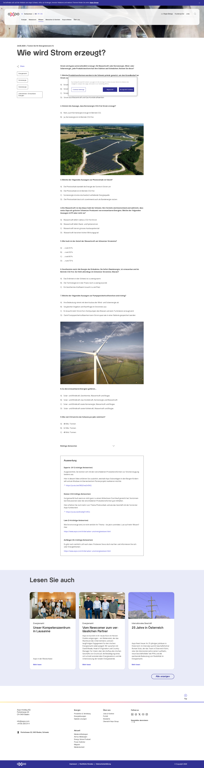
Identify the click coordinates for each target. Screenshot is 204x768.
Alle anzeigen (163, 676)
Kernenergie (22, 80)
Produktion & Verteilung (82, 714)
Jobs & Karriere (108, 714)
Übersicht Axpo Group (111, 721)
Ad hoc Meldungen (80, 737)
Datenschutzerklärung (103, 764)
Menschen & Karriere (53, 19)
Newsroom (32, 19)
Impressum (73, 764)
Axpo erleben (67, 19)
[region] (102, 86)
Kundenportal (179, 14)
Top (185, 699)
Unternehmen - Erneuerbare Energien (27, 94)
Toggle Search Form (195, 14)
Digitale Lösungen (80, 719)
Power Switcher (79, 742)
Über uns (77, 19)
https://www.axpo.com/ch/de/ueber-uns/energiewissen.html (87, 531)
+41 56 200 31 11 (23, 724)
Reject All (110, 89)
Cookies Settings (78, 89)
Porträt (105, 716)
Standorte (106, 719)
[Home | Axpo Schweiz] (14, 14)
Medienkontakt (79, 747)
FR (39, 14)
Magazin (77, 744)
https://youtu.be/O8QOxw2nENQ (78, 485)
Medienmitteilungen (81, 734)
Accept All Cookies (126, 89)
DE (36, 14)
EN (41, 14)
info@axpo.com (23, 721)
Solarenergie (22, 87)
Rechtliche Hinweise (86, 764)
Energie (24, 19)
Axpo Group (94, 2)
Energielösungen (80, 716)
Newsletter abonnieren (139, 720)
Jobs (188, 14)
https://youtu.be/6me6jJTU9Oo (78, 512)
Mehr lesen (37, 664)
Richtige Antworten (68, 446)
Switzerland (28, 14)
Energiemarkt (22, 73)
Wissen (40, 19)
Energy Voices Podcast (82, 739)
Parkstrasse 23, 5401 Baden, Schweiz (35, 732)
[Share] (18, 66)
